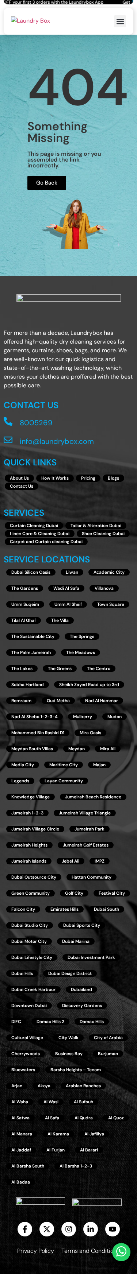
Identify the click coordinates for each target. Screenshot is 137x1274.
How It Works (55, 478)
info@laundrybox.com (57, 441)
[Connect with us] (30, 21)
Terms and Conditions (90, 1251)
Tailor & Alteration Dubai (96, 525)
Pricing (88, 478)
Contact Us (21, 486)
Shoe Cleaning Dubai (103, 534)
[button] (120, 21)
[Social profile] (25, 1229)
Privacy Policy (35, 1251)
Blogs (113, 478)
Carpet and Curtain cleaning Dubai (46, 542)
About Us (19, 478)
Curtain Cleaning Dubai (34, 525)
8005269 (36, 422)
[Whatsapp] (121, 1252)
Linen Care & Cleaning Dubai (39, 534)
